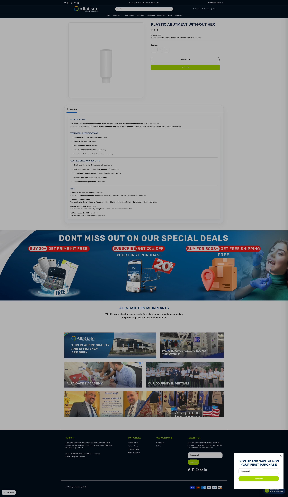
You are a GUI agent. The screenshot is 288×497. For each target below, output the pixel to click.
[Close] (280, 455)
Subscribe (259, 478)
